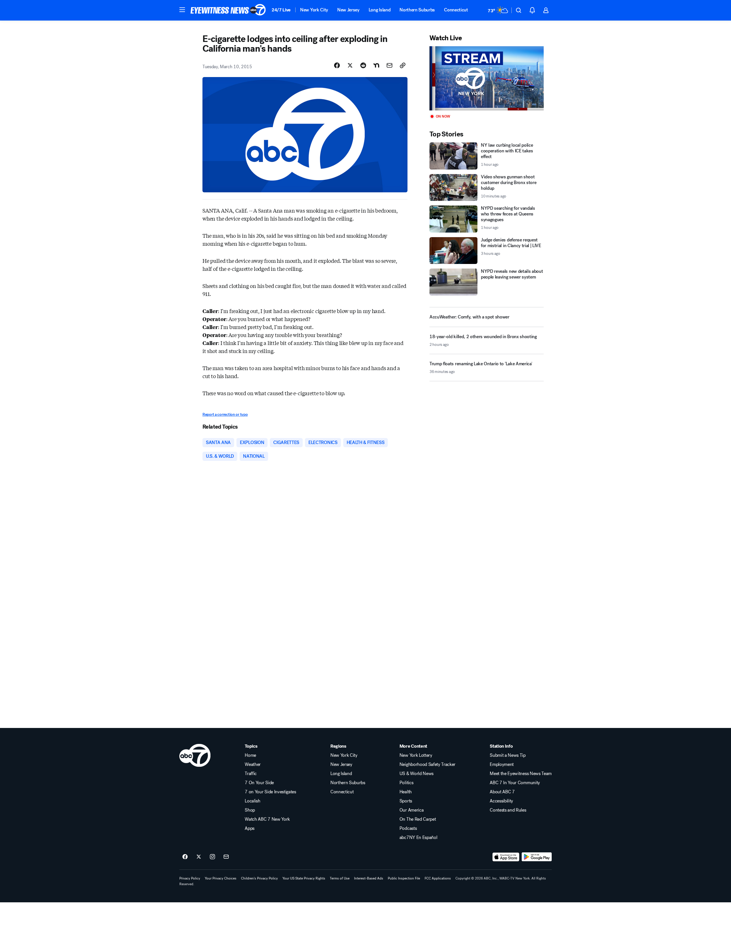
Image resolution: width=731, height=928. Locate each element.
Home (250, 755)
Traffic (251, 773)
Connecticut (456, 10)
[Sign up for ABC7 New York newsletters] (226, 857)
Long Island (379, 10)
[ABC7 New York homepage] (228, 10)
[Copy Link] (402, 65)
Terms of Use (340, 878)
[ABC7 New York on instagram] (212, 857)
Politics (406, 782)
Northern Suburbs (417, 10)
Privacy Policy (189, 878)
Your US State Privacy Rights (303, 878)
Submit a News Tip (508, 755)
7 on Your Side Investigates (270, 792)
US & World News (416, 773)
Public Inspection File (404, 878)
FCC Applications (438, 878)
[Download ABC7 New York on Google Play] (537, 857)
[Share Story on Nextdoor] (376, 65)
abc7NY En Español (418, 837)
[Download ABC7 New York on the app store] (506, 857)
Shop (250, 810)
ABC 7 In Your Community (515, 782)
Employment (502, 764)
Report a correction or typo (225, 414)
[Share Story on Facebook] (337, 65)
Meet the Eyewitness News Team (521, 773)
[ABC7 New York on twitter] (198, 857)
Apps (249, 828)
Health (405, 792)
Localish (252, 801)
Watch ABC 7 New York (267, 819)
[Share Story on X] (350, 65)
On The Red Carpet (417, 819)
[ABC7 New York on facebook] (185, 857)
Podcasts (408, 828)
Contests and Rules (508, 810)
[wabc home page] (194, 755)
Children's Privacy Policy (259, 878)
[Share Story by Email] (389, 65)
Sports (405, 801)
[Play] (486, 78)
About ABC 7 (502, 792)
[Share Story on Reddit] (363, 65)
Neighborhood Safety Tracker (427, 764)
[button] (182, 9)
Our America (411, 810)
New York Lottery (415, 755)
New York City (314, 10)
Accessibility (501, 801)
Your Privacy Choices (220, 878)
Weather (253, 764)
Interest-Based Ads (368, 878)
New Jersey (348, 10)
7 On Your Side (259, 782)
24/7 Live (281, 10)
